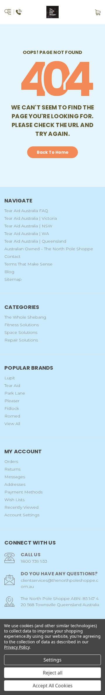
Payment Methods (23, 492)
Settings (52, 660)
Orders (11, 461)
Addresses (14, 484)
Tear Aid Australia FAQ (26, 210)
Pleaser (12, 400)
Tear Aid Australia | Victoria (30, 218)
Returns (12, 469)
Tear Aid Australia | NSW (28, 226)
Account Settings (21, 515)
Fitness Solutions (21, 324)
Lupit (9, 378)
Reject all (52, 672)
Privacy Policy (16, 647)
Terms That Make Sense (28, 264)
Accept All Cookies (53, 685)
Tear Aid (12, 385)
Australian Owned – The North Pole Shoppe (48, 248)
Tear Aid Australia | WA (26, 233)
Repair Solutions (21, 340)
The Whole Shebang (25, 317)
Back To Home (53, 152)
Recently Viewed (21, 507)
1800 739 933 (34, 561)
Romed (12, 416)
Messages (14, 476)
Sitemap (13, 279)
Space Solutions (20, 332)
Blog (9, 271)
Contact (12, 256)
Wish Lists (14, 499)
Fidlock (11, 408)
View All (12, 423)
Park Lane (14, 393)
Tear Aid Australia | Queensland (35, 241)
